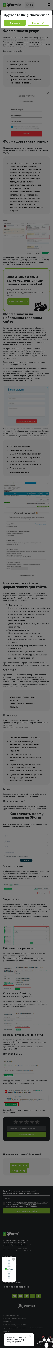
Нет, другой (38, 23)
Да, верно (15, 23)
